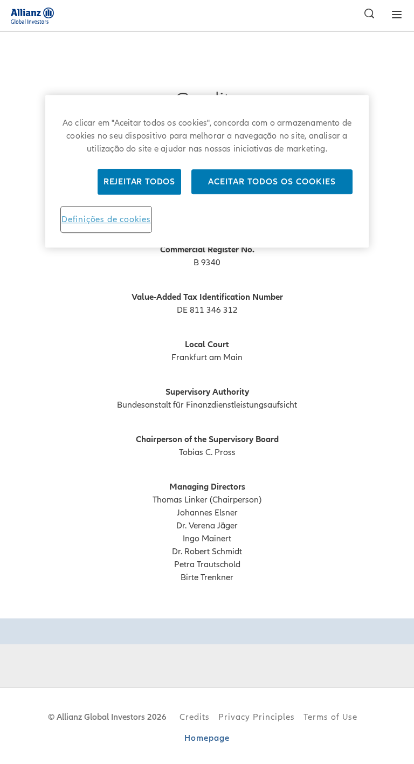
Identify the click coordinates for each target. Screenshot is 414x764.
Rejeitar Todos (139, 181)
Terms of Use (330, 717)
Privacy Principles (256, 717)
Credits (195, 717)
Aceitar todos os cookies (272, 181)
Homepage (207, 738)
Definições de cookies (106, 219)
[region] (207, 171)
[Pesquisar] (366, 15)
